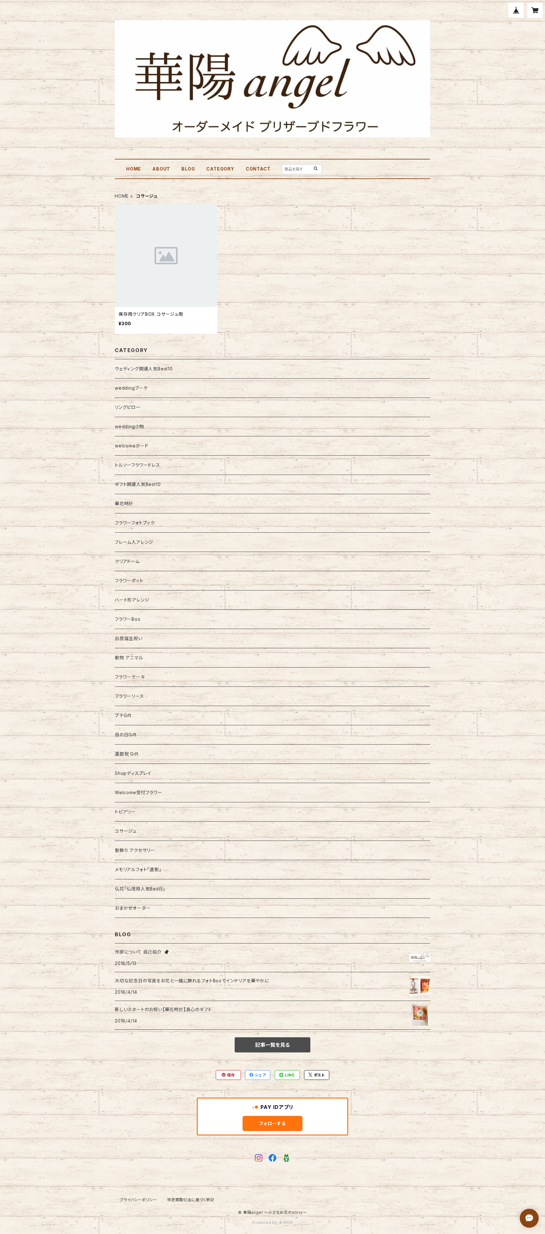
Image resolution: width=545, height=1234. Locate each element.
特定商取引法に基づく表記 (190, 1199)
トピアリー (125, 811)
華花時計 (124, 503)
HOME (133, 168)
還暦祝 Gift (126, 754)
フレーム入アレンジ (134, 542)
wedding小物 (129, 426)
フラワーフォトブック (135, 522)
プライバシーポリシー (138, 1199)
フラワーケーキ (130, 677)
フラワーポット (129, 580)
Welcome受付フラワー (138, 792)
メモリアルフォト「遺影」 (138, 869)
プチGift (123, 715)
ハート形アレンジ (132, 599)
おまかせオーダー (132, 908)
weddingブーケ (131, 388)
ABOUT (161, 168)
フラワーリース (129, 696)
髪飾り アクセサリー (135, 850)
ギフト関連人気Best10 (138, 484)
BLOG (188, 168)
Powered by (265, 1222)
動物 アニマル (129, 657)
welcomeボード (132, 445)
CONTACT (258, 168)
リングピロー (128, 407)
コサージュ (126, 831)
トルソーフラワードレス (137, 465)
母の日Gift (126, 734)
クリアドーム (127, 561)
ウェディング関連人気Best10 (144, 368)
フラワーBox (128, 619)
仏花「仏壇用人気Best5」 (140, 888)
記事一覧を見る (272, 1045)
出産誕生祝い (129, 638)
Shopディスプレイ (133, 773)
